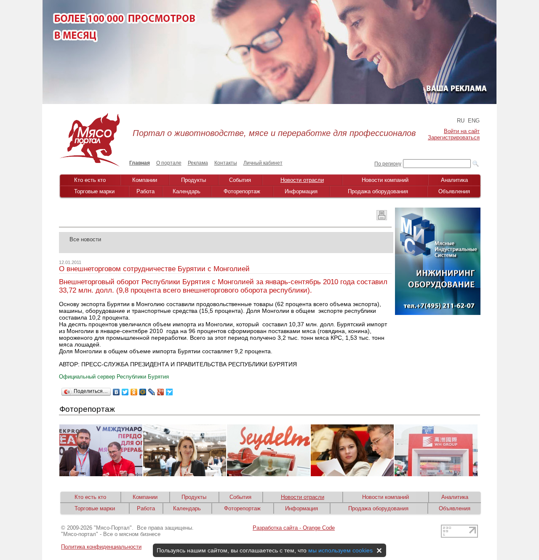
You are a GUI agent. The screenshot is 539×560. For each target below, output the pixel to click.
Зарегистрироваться (454, 137)
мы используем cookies (340, 550)
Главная (139, 163)
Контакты (225, 163)
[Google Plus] (160, 392)
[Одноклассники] (134, 392)
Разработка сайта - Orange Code (294, 528)
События (240, 180)
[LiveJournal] (151, 392)
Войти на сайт (462, 131)
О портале (168, 163)
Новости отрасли (302, 180)
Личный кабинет (263, 163)
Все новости (85, 239)
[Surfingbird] (169, 392)
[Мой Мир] (143, 392)
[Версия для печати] (381, 218)
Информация (301, 191)
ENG (474, 120)
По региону (387, 164)
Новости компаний (385, 180)
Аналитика (454, 180)
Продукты (193, 180)
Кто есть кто (90, 180)
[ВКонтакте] (116, 392)
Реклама (198, 163)
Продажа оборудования (378, 191)
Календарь (186, 191)
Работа (145, 191)
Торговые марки (94, 191)
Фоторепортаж (242, 191)
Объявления (454, 191)
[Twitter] (125, 392)
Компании (144, 180)
